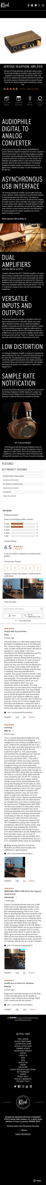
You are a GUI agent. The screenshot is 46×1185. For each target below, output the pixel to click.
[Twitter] (15, 1086)
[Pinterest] (31, 1086)
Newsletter (23, 1062)
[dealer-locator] (28, 5)
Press (23, 1058)
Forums (23, 1065)
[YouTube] (27, 1086)
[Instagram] (23, 1086)
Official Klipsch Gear (23, 1046)
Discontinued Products (23, 1051)
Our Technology (23, 1072)
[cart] (35, 5)
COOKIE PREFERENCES (23, 1134)
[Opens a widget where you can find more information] (37, 1181)
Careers (23, 1074)
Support (23, 1053)
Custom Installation (23, 1044)
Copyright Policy (23, 1081)
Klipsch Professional (23, 1041)
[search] (39, 5)
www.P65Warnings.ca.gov (23, 1020)
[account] (32, 5)
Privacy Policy (23, 1076)
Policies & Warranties (23, 1079)
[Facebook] (19, 1086)
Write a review (33, 89)
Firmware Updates (23, 1048)
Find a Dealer (23, 1039)
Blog (23, 1060)
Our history (23, 1067)
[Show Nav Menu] (43, 5)
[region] (23, 41)
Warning (24, 1130)
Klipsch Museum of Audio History (23, 1069)
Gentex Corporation (21, 1121)
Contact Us (23, 1055)
